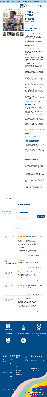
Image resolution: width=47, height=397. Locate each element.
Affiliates (11, 381)
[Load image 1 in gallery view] (4, 34)
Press (4, 368)
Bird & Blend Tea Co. (8, 389)
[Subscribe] (43, 360)
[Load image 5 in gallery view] (22, 34)
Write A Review (41, 216)
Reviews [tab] (6, 198)
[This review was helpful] (38, 255)
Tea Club (11, 365)
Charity (4, 366)
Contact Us (5, 372)
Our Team (4, 361)
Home (4, 9)
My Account (18, 370)
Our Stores (18, 361)
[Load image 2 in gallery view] (9, 34)
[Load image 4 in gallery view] (17, 34)
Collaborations (12, 383)
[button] (37, 6)
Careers (4, 370)
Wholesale (12, 380)
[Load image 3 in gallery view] (13, 34)
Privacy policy (11, 391)
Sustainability (5, 365)
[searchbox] (9, 229)
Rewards (11, 359)
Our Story (5, 359)
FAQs (17, 366)
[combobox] (21, 229)
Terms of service (16, 391)
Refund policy (6, 391)
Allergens (18, 368)
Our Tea (4, 363)
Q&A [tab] (10, 198)
